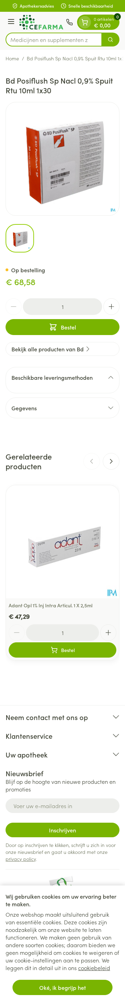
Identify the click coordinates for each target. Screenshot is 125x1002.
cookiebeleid (94, 967)
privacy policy (21, 858)
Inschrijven (62, 830)
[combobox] (54, 39)
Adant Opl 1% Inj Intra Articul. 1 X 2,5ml (50, 605)
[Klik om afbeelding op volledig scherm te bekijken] (62, 158)
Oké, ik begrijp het (62, 987)
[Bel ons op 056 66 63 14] (69, 22)
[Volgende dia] (111, 461)
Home (12, 58)
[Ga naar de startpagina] (41, 22)
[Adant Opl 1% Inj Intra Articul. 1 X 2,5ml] (62, 541)
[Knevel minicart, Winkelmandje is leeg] (84, 22)
